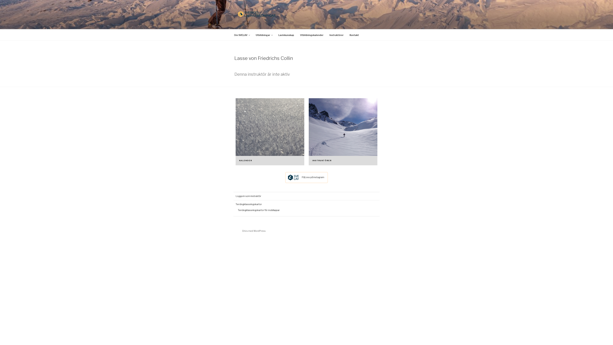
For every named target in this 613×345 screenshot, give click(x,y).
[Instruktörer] (343, 131)
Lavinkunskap (286, 35)
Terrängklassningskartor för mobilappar (259, 210)
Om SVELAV (240, 35)
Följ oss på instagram (312, 177)
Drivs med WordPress (254, 231)
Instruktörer (336, 35)
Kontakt (354, 35)
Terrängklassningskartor (249, 204)
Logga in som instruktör (248, 196)
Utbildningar (263, 35)
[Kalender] (270, 131)
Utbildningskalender (311, 35)
